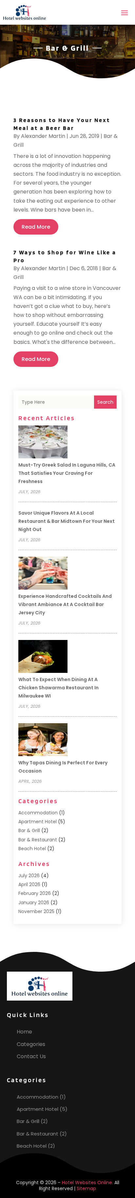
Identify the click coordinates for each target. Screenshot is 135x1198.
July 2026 (29, 875)
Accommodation (38, 812)
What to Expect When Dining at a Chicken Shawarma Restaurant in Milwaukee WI (58, 687)
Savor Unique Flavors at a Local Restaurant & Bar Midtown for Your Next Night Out (66, 521)
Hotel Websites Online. (87, 1182)
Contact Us (31, 1056)
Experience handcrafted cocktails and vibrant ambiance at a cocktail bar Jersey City (65, 604)
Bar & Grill (29, 830)
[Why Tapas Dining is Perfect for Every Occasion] (43, 740)
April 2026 (29, 884)
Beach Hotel (32, 848)
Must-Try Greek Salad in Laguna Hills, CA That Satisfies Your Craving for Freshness (66, 473)
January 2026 (33, 902)
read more (36, 227)
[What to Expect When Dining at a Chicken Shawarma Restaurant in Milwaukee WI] (43, 657)
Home (24, 1031)
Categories (31, 1044)
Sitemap (86, 1188)
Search (105, 402)
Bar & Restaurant (37, 839)
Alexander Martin (43, 136)
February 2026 (34, 893)
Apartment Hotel (37, 821)
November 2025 (36, 911)
